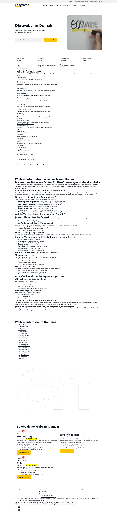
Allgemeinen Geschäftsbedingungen (33, 500)
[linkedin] (19, 510)
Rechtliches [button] (41, 490)
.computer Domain (24, 335)
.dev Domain (22, 339)
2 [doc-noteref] (36, 465)
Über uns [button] (63, 490)
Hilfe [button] (83, 490)
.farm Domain (22, 353)
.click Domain (22, 330)
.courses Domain (23, 337)
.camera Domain (23, 326)
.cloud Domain (22, 332)
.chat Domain (22, 328)
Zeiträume (21, 131)
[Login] (100, 5)
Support (100, 1)
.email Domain (22, 348)
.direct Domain (22, 342)
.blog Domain (22, 324)
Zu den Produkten (24, 452)
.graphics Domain (23, 355)
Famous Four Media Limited (25, 124)
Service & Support (23, 151)
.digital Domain (22, 340)
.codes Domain (22, 333)
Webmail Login (93, 1)
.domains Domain (23, 344)
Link (18, 129)
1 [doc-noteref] (36, 438)
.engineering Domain (24, 351)
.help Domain (22, 358)
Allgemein (21, 76)
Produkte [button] (18, 490)
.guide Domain (22, 356)
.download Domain (24, 346)
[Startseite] (22, 5)
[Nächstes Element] (77, 426)
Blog (86, 1)
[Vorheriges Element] (75, 426)
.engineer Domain (23, 349)
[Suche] (97, 5)
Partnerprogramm (79, 1)
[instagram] (19, 506)
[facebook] (19, 508)
